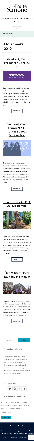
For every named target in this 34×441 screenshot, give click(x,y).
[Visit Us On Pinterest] (19, 390)
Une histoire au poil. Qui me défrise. (17, 204)
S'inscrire (6, 417)
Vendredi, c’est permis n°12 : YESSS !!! (17, 63)
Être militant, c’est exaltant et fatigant (17, 274)
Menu (17, 28)
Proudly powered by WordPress (8, 437)
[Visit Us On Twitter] (9, 390)
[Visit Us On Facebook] (24, 390)
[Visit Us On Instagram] (14, 390)
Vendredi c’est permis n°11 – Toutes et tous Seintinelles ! (17, 130)
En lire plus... (18, 111)
